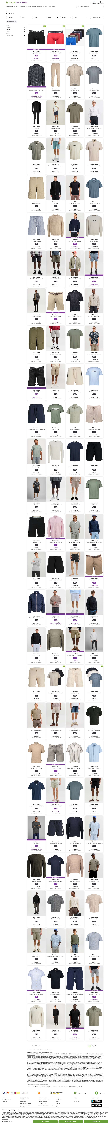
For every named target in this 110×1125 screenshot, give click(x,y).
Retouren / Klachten (42, 1101)
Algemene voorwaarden (26, 1103)
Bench (59, 1064)
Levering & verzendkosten (44, 1100)
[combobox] (90, 7)
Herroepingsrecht (42, 1103)
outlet (37, 1058)
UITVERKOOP (9, 35)
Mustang (29, 1086)
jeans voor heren (76, 1062)
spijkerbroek (97, 1076)
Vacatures (5, 1101)
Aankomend (76, 1101)
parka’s (52, 1068)
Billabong (54, 1086)
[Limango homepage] (10, 2)
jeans (56, 1073)
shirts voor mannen (54, 1063)
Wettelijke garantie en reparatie (45, 1105)
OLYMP (80, 1086)
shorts (100, 1067)
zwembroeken (60, 1068)
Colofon (22, 1100)
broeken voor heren (31, 1055)
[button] (100, 2)
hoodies (65, 1080)
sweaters (84, 1067)
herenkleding (44, 1062)
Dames (8, 29)
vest (101, 1063)
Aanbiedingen (59, 1100)
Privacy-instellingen (24, 1105)
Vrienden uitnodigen (7, 1100)
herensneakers (66, 1063)
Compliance (23, 1107)
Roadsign (54, 1064)
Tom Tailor (50, 1064)
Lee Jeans (43, 1086)
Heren (7, 31)
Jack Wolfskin (73, 1086)
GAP (68, 1086)
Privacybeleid (23, 1101)
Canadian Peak (36, 1086)
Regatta (49, 1086)
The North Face (61, 1086)
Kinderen (8, 27)
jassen (72, 1080)
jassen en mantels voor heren (45, 1068)
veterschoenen (59, 1065)
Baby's (57, 1101)
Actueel (75, 1100)
